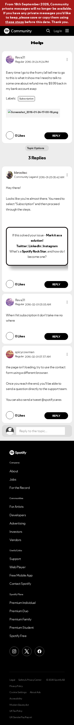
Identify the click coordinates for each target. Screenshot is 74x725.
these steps (14, 22)
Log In (58, 31)
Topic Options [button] (36, 148)
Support (15, 559)
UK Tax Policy (15, 711)
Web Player (17, 567)
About (13, 471)
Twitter (21, 246)
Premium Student (21, 627)
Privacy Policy (15, 686)
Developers (17, 515)
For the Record (19, 487)
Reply (56, 136)
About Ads (35, 692)
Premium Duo (18, 611)
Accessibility (15, 698)
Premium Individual (22, 603)
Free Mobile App (21, 575)
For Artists (16, 506)
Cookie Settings (18, 692)
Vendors (15, 540)
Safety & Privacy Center (29, 679)
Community (21, 31)
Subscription (26, 98)
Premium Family (20, 619)
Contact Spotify (20, 583)
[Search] (48, 31)
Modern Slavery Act (19, 704)
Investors (15, 531)
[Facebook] (39, 651)
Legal (12, 679)
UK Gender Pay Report (20, 717)
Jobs (12, 479)
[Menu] (67, 31)
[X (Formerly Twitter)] (27, 651)
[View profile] (10, 59)
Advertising (17, 523)
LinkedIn (35, 246)
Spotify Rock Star (34, 251)
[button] (67, 59)
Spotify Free (17, 636)
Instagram (50, 246)
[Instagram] (14, 651)
